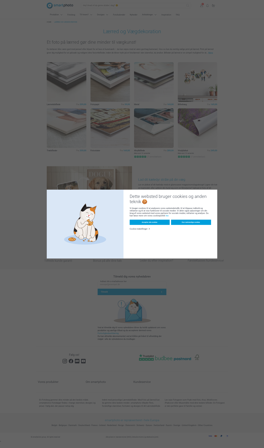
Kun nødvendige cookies (191, 222)
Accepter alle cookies (149, 222)
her (167, 215)
